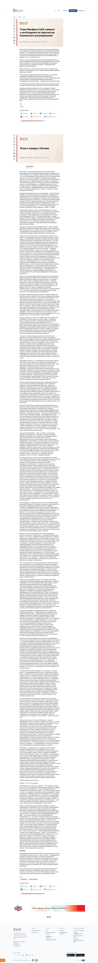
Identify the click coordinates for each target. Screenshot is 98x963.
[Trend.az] (18, 10)
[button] (14, 20)
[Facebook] (17, 955)
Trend (26, 57)
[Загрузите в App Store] (71, 955)
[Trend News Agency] (17, 929)
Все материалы (29, 167)
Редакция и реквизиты (51, 932)
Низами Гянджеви (33, 879)
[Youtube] (23, 955)
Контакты (48, 934)
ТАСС (38, 57)
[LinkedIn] (29, 955)
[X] (20, 955)
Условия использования (78, 930)
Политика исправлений (51, 939)
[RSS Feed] (32, 955)
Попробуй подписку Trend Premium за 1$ (32, 121)
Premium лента (35, 932)
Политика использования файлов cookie (78, 940)
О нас (47, 930)
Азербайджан (24, 879)
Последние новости (36, 930)
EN (78, 960)
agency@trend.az (17, 946)
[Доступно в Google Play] (80, 955)
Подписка (61, 930)
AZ (80, 960)
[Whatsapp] (15, 955)
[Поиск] (55, 10)
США (22, 106)
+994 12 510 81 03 (17, 944)
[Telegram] (26, 955)
